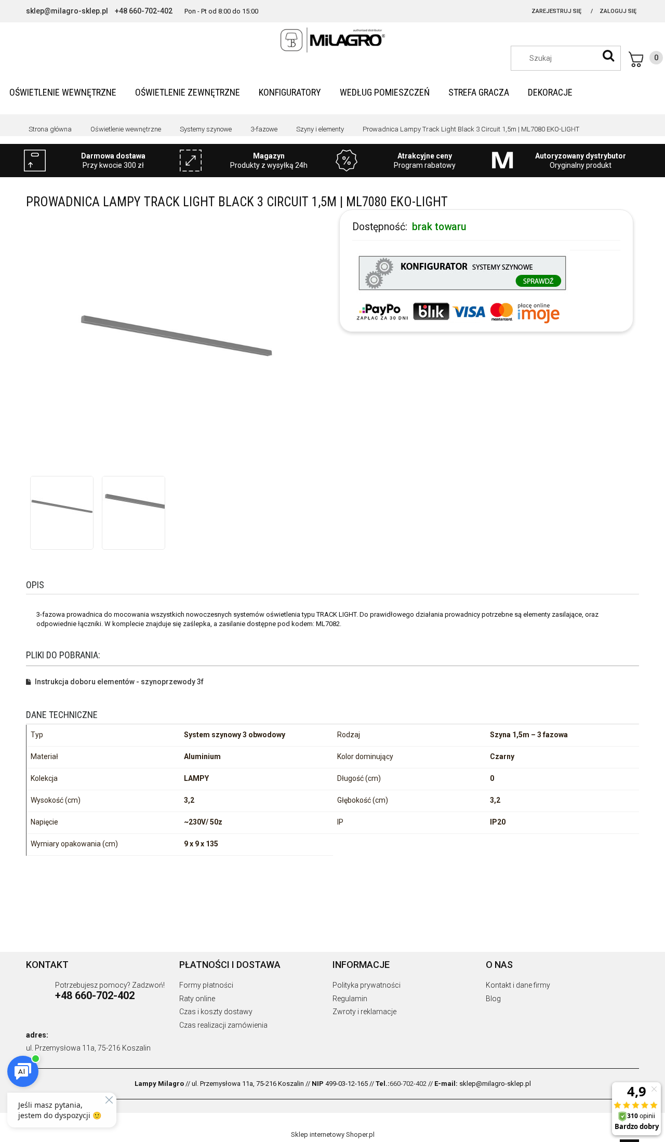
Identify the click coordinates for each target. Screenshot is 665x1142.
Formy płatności (206, 985)
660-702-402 (408, 1083)
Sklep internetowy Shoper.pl (333, 1134)
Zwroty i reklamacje (364, 1011)
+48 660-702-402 (143, 11)
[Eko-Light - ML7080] (62, 507)
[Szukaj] (608, 55)
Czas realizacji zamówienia (223, 1025)
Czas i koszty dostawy (215, 1011)
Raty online (197, 998)
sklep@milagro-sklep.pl (67, 11)
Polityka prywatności (366, 985)
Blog (493, 998)
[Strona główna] (332, 40)
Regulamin (349, 998)
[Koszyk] (646, 59)
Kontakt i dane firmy (518, 985)
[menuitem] (63, 92)
